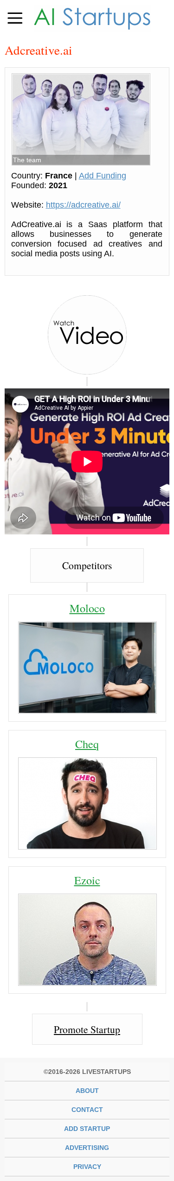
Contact (87, 1109)
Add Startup (87, 1128)
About (87, 1090)
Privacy (87, 1166)
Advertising (87, 1147)
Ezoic (87, 880)
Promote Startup (87, 1029)
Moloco (87, 608)
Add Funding (102, 175)
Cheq (87, 743)
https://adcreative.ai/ (83, 205)
